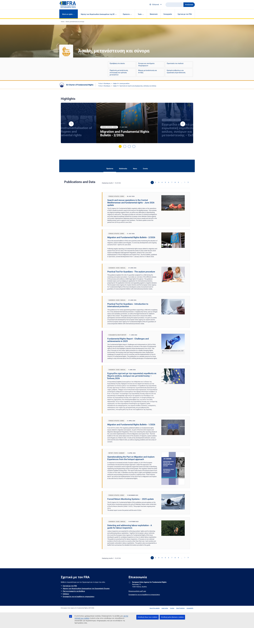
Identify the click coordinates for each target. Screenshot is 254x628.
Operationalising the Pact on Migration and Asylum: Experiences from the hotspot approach (131, 458)
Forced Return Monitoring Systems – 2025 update (130, 499)
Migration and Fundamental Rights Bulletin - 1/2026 (131, 424)
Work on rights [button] (67, 14)
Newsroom (154, 14)
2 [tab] (124, 146)
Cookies (172, 608)
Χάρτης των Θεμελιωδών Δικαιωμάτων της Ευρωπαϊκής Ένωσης (86, 588)
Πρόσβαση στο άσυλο (117, 63)
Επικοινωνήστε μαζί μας (137, 591)
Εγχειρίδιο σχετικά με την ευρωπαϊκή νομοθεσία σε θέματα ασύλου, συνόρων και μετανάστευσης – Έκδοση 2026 (131, 376)
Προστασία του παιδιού (175, 63)
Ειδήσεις (66, 594)
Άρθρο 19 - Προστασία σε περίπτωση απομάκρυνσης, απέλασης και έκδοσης (134, 86)
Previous (71, 123)
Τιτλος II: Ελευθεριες (104, 83)
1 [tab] (120, 146)
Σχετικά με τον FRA (70, 586)
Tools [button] (140, 14)
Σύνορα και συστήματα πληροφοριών (146, 64)
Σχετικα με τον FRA (185, 14)
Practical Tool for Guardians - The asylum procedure (131, 271)
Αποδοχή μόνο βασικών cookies (172, 617)
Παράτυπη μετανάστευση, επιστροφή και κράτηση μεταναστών (119, 72)
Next (182, 123)
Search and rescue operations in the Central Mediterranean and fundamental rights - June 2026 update (130, 202)
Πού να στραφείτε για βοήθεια (74, 591)
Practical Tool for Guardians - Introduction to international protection (127, 305)
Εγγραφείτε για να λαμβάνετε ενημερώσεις (78, 597)
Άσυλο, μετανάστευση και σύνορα (75, 21)
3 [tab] (129, 146)
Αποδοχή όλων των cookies (147, 617)
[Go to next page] (185, 182)
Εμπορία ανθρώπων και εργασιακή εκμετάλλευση (176, 71)
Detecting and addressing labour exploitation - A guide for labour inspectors (129, 526)
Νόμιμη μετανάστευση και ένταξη (147, 71)
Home (62, 21)
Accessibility (190, 608)
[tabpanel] (127, 123)
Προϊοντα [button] (126, 14)
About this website (155, 608)
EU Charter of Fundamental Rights (79, 85)
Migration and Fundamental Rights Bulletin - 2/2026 (124, 133)
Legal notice (165, 608)
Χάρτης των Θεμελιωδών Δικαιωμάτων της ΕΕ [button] (97, 14)
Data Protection (180, 608)
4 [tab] (133, 146)
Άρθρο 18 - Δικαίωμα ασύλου (121, 83)
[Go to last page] (188, 182)
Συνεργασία (168, 14)
